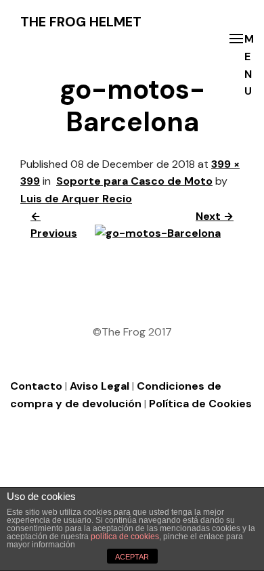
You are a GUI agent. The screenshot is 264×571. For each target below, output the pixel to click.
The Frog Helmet (80, 21)
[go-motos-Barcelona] (158, 233)
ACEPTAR (132, 557)
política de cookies (125, 536)
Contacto (36, 386)
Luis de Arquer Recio (76, 198)
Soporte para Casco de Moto (134, 181)
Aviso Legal (99, 386)
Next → (215, 216)
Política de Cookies (200, 403)
